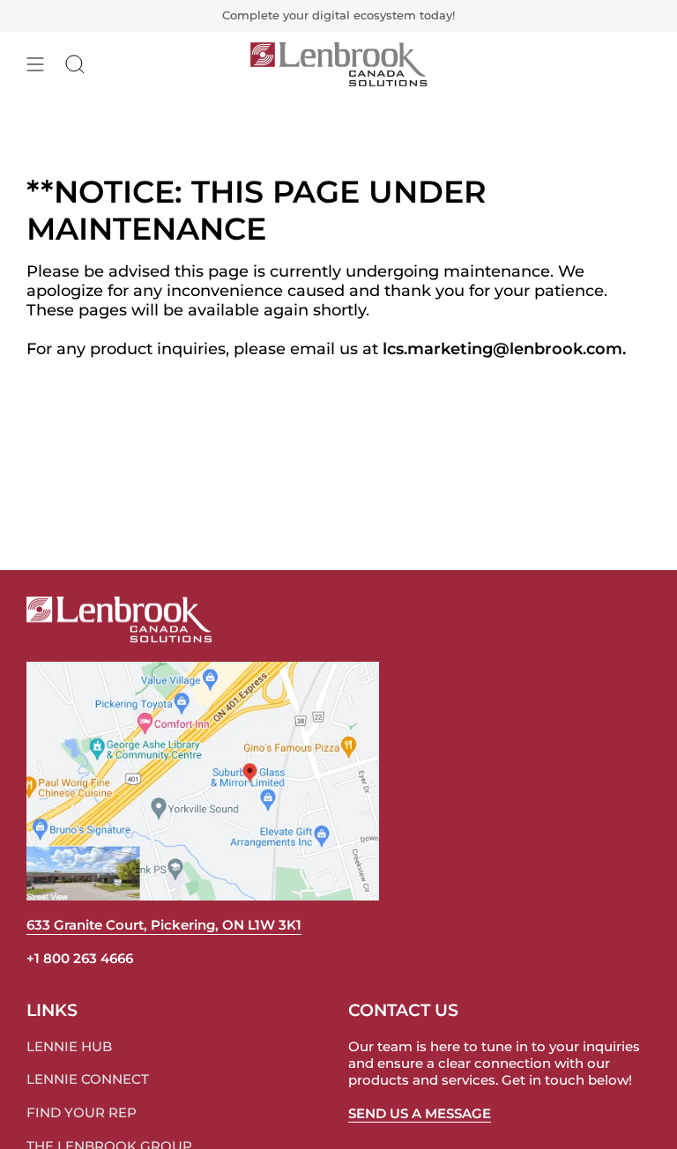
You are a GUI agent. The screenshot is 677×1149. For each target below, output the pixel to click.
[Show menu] (35, 64)
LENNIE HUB (69, 1046)
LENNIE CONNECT (87, 1079)
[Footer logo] (119, 619)
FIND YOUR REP (81, 1112)
